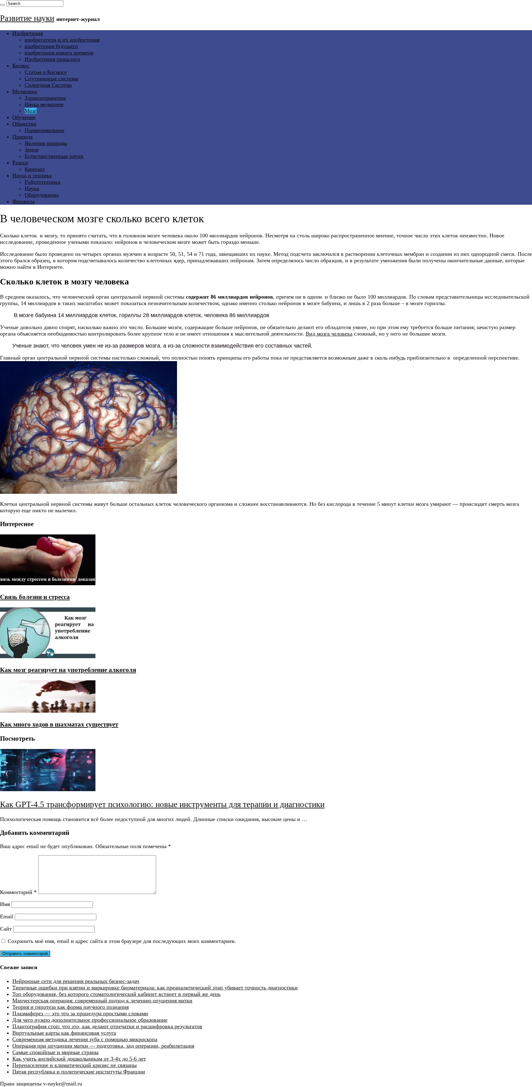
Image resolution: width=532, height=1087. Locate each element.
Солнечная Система (48, 85)
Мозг (31, 111)
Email (6, 916)
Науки (32, 188)
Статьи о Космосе (46, 72)
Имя (5, 904)
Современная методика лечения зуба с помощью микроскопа (84, 1039)
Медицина (24, 91)
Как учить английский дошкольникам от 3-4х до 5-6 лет (79, 1059)
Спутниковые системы (52, 78)
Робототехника (42, 182)
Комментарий (18, 892)
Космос (21, 65)
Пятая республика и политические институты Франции (78, 1072)
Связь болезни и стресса (35, 597)
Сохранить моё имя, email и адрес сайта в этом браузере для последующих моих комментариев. (122, 941)
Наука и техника (32, 175)
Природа (22, 137)
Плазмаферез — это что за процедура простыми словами (80, 1013)
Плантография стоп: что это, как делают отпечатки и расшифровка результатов (107, 1026)
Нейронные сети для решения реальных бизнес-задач (75, 981)
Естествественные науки (54, 156)
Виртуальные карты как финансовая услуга (64, 1033)
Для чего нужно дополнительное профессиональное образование (89, 1020)
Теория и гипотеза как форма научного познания (70, 1007)
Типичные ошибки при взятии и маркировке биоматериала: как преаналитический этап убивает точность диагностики (155, 987)
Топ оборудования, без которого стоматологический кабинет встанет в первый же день (116, 994)
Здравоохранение (45, 98)
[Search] (2, 5)
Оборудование (42, 195)
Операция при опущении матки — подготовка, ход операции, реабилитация (103, 1046)
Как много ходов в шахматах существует (59, 724)
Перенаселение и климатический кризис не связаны (74, 1065)
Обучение (23, 117)
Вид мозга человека (329, 334)
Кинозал (35, 169)
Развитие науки (27, 18)
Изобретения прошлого (52, 59)
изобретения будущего (51, 46)
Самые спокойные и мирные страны (55, 1052)
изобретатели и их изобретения (62, 40)
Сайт (6, 929)
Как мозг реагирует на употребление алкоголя (68, 670)
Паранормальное (44, 130)
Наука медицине (44, 104)
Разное (20, 162)
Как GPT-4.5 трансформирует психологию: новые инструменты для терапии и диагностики (162, 804)
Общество (24, 124)
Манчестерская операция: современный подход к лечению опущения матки (102, 1000)
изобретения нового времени (59, 53)
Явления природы (46, 143)
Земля (31, 150)
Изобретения (27, 33)
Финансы (23, 201)
